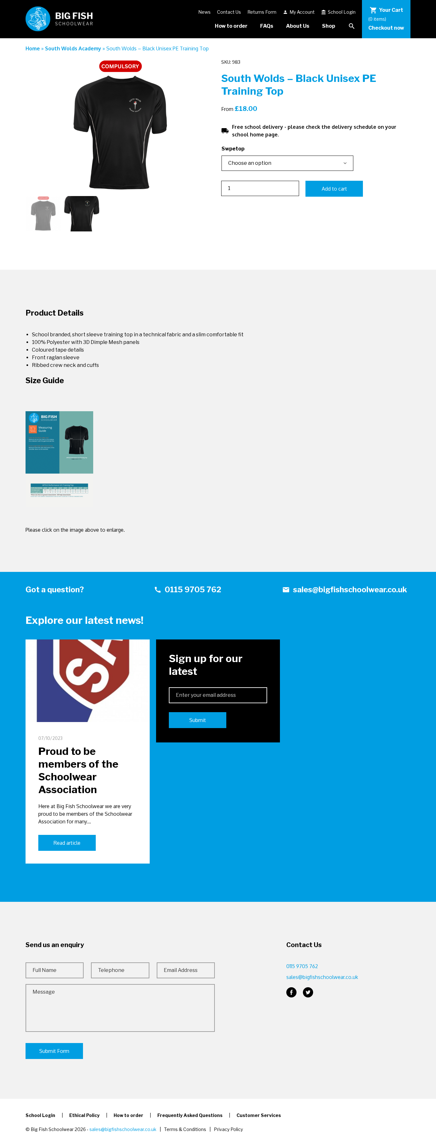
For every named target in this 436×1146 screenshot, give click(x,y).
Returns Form (261, 12)
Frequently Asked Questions (189, 1115)
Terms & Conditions (185, 1129)
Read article (67, 843)
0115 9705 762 (187, 589)
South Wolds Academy (73, 48)
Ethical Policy (84, 1115)
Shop (328, 26)
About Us (297, 26)
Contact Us (229, 12)
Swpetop (233, 149)
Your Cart (386, 10)
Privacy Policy (228, 1129)
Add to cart (334, 189)
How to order (231, 26)
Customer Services (259, 1115)
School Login (338, 12)
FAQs (266, 26)
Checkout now (386, 28)
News (204, 12)
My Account (299, 12)
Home (33, 48)
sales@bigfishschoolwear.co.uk (344, 589)
